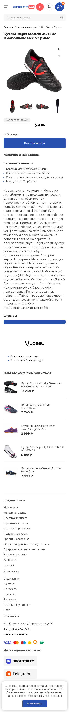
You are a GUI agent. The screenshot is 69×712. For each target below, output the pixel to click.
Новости (9, 594)
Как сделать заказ (15, 512)
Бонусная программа (17, 528)
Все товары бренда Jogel (26, 360)
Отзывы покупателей (17, 604)
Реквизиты (10, 589)
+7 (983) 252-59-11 (49, 6)
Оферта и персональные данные (24, 549)
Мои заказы (11, 507)
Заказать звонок (15, 634)
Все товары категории (24, 356)
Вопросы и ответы (15, 554)
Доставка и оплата (15, 518)
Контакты (10, 583)
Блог (7, 609)
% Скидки (10, 559)
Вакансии (10, 599)
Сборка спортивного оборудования (27, 544)
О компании (11, 578)
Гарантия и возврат (16, 523)
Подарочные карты (16, 533)
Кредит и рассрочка (16, 539)
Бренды (9, 565)
